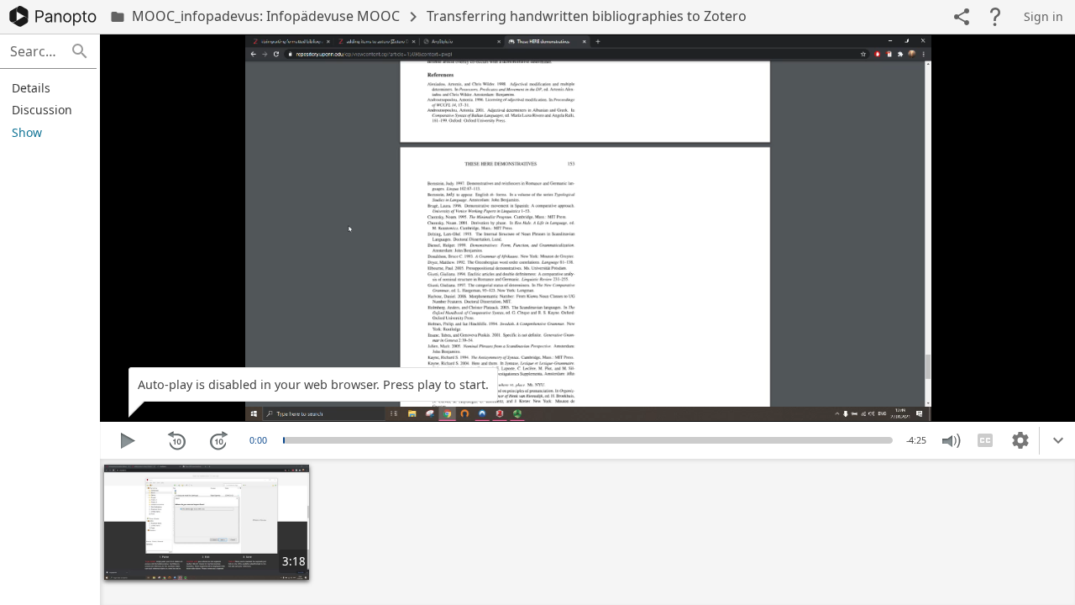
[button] (80, 51)
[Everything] (53, 16)
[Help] (995, 17)
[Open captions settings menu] (1020, 440)
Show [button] (27, 132)
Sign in (1043, 16)
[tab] (46, 87)
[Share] (961, 17)
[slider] (284, 440)
